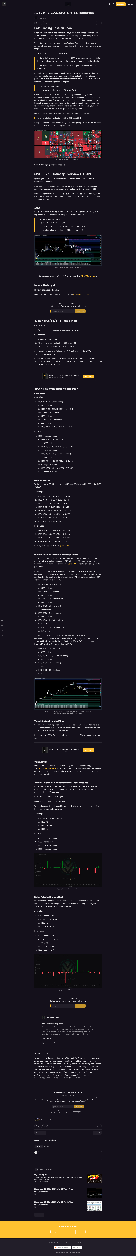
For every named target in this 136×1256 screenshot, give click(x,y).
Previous (41, 1133)
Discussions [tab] (48, 1169)
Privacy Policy (82, 1113)
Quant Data (64, 546)
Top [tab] (36, 1169)
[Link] (31, 28)
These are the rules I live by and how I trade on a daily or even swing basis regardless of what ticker (58, 1178)
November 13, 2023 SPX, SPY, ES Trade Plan (53, 1202)
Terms (74, 1243)
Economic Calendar (81, 294)
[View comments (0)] (43, 23)
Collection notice (82, 1243)
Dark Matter (42, 17)
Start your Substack (63, 1247)
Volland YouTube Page (46, 768)
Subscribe (120, 4)
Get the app (88, 376)
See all (38, 1215)
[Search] (109, 4)
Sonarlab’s (72, 564)
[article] (68, 1179)
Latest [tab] (41, 1169)
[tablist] (42, 1146)
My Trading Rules (42, 1175)
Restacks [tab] (46, 1146)
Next (96, 1133)
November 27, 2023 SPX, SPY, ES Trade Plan (53, 1189)
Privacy (68, 1243)
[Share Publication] (113, 4)
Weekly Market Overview (42, 1192)
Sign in (130, 4)
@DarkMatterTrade (88, 276)
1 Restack (48, 1120)
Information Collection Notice (67, 1113)
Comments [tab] (38, 1146)
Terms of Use (76, 1111)
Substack (59, 1252)
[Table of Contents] (2, 628)
